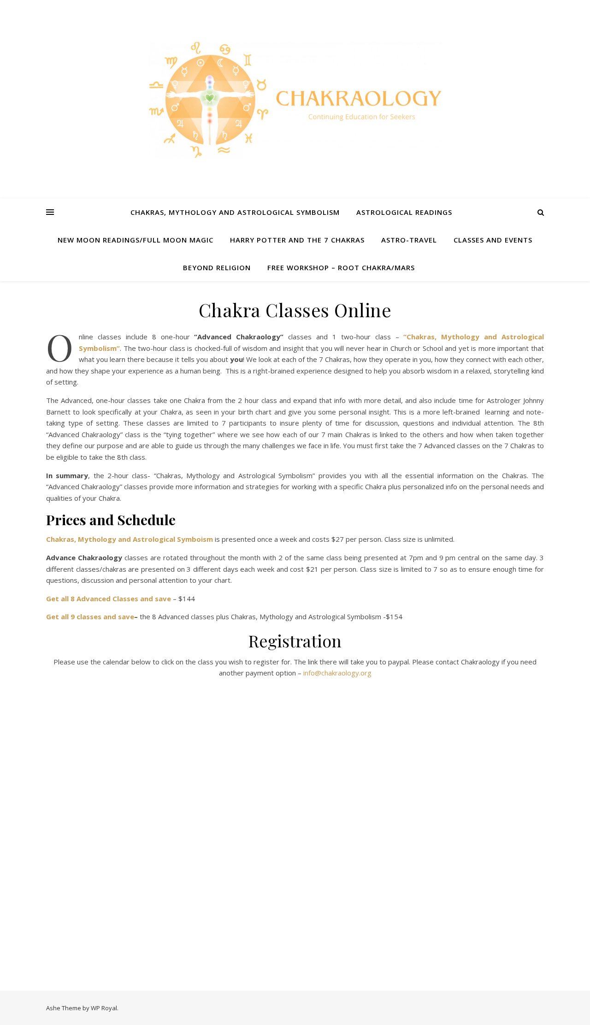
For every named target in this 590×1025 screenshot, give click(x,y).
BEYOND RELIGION (217, 267)
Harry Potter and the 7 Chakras (297, 239)
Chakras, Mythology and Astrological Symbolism (235, 212)
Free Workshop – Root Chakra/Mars (341, 267)
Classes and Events (493, 239)
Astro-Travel (409, 239)
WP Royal (104, 1008)
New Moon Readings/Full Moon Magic (135, 239)
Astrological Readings (404, 212)
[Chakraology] (295, 99)
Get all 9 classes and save (90, 616)
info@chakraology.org (337, 672)
